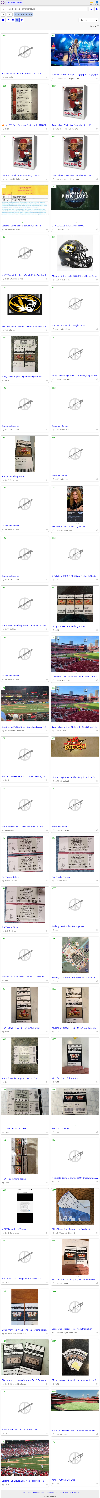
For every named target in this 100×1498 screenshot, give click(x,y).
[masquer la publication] (46, 77)
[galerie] (17, 20)
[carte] (22, 20)
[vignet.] (8, 20)
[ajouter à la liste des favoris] (3, 77)
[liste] (3, 20)
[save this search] (96, 9)
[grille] (12, 20)
